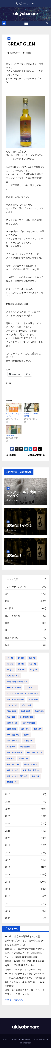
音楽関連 (12, 782)
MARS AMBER (34, 455)
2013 (7, 889)
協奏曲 (25, 711)
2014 (7, 881)
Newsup (42, 1039)
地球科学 (12, 723)
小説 (25, 729)
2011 (7, 903)
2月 (21, 658)
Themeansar (25, 1043)
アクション (13, 676)
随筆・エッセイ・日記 (17, 776)
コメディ (31, 687)
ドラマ (33, 699)
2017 (7, 860)
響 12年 (13, 455)
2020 (7, 838)
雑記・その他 (11, 637)
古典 (11, 717)
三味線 (11, 711)
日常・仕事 (13, 741)
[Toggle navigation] (26, 23)
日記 (7, 593)
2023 (7, 816)
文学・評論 (13, 735)
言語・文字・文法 (31, 770)
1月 (10, 658)
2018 (7, 852)
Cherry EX (10, 435)
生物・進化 (13, 764)
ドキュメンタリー (15, 699)
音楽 (7, 644)
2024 (7, 809)
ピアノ (26, 705)
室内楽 (11, 729)
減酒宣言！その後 (19, 525)
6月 (21, 664)
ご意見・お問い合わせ (16, 1000)
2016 (7, 867)
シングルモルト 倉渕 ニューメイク (25, 493)
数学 (37, 729)
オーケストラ (14, 687)
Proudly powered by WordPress (16, 1039)
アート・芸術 (11, 579)
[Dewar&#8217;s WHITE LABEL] (32, 407)
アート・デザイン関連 (17, 682)
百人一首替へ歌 (12, 615)
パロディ (12, 705)
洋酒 (10, 758)
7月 (32, 664)
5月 (10, 664)
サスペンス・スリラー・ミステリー (22, 693)
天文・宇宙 (28, 723)
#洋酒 (28, 52)
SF (34, 670)
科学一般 (12, 770)
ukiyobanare (25, 13)
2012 (7, 896)
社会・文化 (30, 764)
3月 (32, 658)
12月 (21, 670)
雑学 (35, 776)
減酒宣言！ (14, 555)
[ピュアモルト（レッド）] (13, 407)
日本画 (28, 741)
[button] (47, 23)
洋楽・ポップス (34, 752)
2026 (7, 794)
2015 (7, 874)
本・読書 (9, 608)
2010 (7, 910)
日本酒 (11, 747)
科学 (7, 623)
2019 (7, 845)
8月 (10, 670)
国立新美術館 (26, 717)
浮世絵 (23, 758)
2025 (7, 801)
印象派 (39, 711)
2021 (7, 830)
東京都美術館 (27, 747)
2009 (7, 918)
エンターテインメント (16, 586)
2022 (7, 823)
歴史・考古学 (14, 752)
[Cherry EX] (13, 429)
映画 (7, 601)
